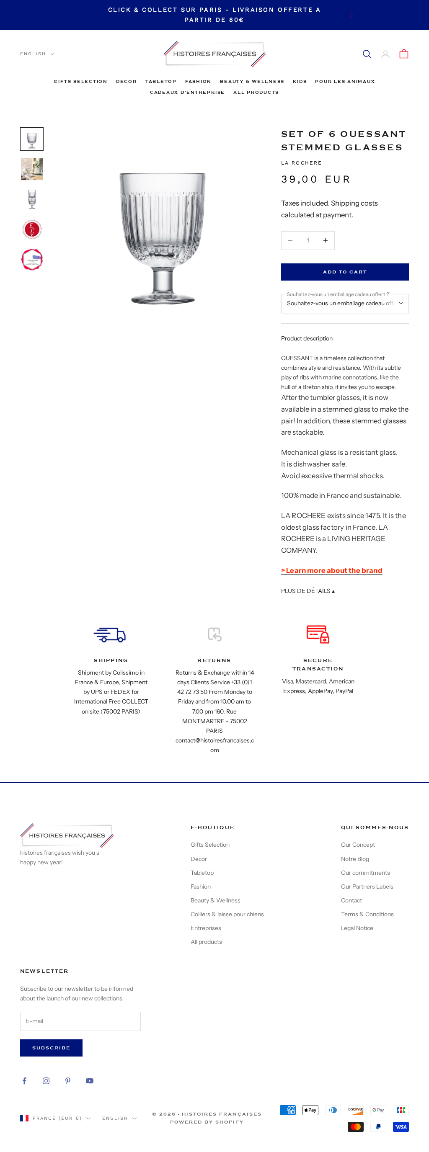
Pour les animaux (345, 81)
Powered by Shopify (207, 1122)
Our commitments (365, 872)
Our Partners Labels (367, 886)
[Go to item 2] (32, 169)
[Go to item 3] (32, 199)
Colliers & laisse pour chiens (227, 914)
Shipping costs (354, 203)
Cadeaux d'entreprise (187, 92)
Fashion (198, 81)
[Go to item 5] (32, 259)
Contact (351, 900)
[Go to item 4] (32, 229)
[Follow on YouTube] (89, 1081)
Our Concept (358, 844)
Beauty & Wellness (252, 81)
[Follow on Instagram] (46, 1081)
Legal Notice (357, 928)
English (33, 54)
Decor (126, 81)
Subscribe (51, 1048)
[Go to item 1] (32, 139)
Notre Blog (355, 859)
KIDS (300, 81)
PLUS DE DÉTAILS (308, 591)
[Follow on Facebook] (24, 1081)
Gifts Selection (80, 81)
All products (256, 92)
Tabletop (161, 81)
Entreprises (206, 928)
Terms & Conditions (367, 914)
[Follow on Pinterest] (68, 1081)
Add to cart (345, 272)
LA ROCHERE (302, 163)
